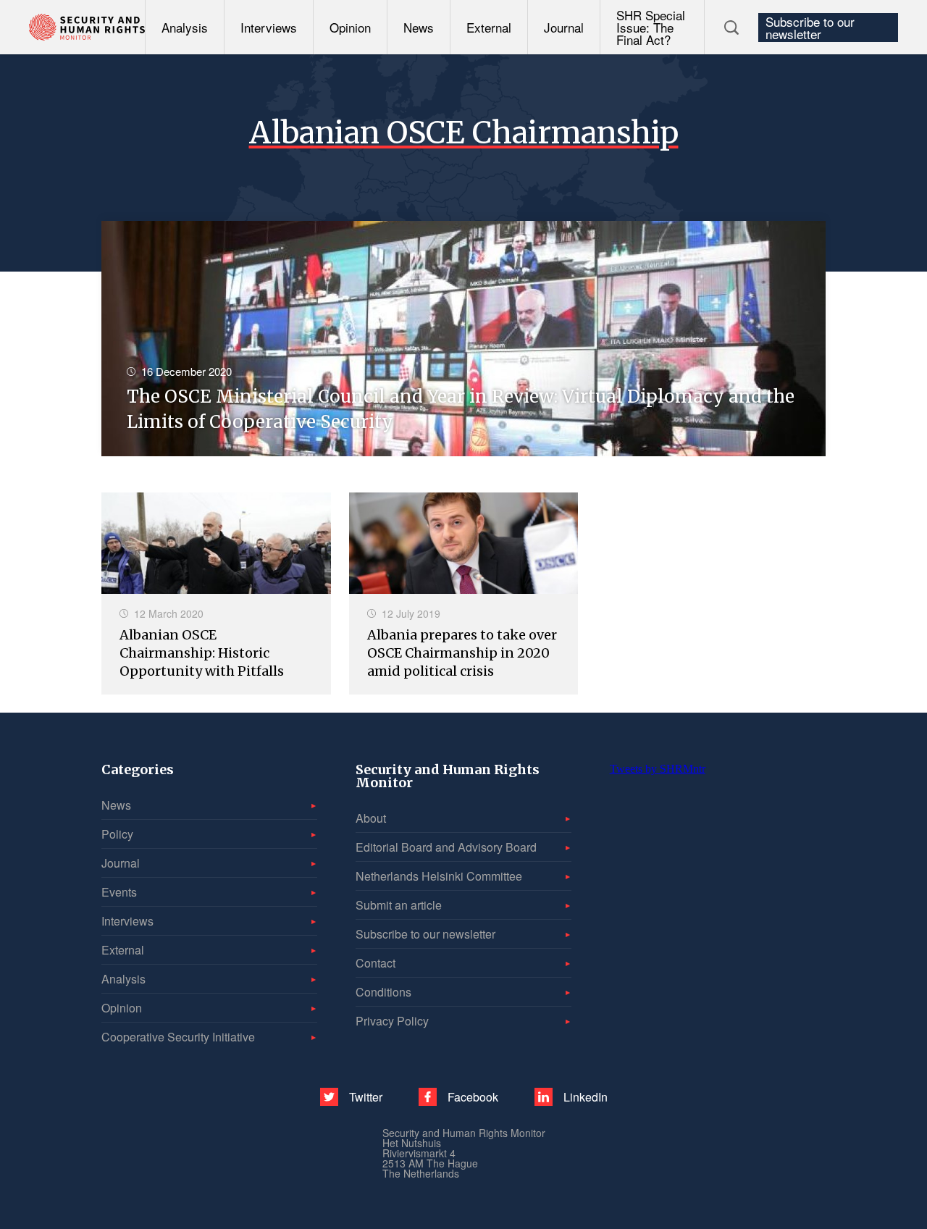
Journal (564, 27)
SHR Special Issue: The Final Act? (650, 27)
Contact (375, 963)
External (488, 27)
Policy (117, 834)
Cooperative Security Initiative (178, 1036)
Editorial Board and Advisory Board (446, 847)
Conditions (383, 991)
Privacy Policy (392, 1020)
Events (119, 892)
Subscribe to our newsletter (810, 27)
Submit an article (399, 905)
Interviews (268, 27)
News (418, 27)
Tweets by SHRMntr (657, 769)
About (371, 818)
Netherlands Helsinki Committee (439, 876)
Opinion (350, 27)
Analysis (185, 27)
